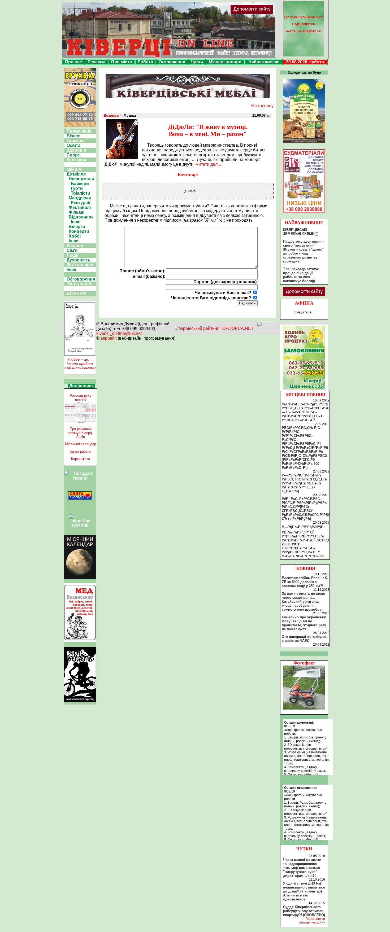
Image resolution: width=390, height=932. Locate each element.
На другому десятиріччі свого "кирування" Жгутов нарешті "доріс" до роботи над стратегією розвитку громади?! (303, 251)
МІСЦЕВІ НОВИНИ (305, 394)
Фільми (77, 212)
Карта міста (80, 459)
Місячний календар (80, 444)
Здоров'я (76, 150)
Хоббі (75, 236)
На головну (262, 105)
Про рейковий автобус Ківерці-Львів (81, 433)
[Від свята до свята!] (80, 498)
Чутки (197, 62)
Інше (75, 222)
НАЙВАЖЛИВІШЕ (304, 222)
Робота (145, 62)
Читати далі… (209, 164)
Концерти (79, 231)
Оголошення (172, 62)
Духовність (78, 260)
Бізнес (73, 136)
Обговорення (81, 279)
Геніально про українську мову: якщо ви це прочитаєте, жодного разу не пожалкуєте (304, 623)
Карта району (80, 451)
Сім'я (72, 250)
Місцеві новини (225, 62)
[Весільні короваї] (304, 389)
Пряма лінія (79, 131)
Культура (76, 159)
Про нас (73, 62)
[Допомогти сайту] (269, 13)
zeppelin (109, 338)
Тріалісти (80, 193)
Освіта (73, 145)
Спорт (73, 155)
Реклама (97, 62)
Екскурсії (80, 202)
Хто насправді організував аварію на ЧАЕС (304, 639)
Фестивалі (80, 207)
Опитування (79, 284)
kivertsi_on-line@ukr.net (119, 333)
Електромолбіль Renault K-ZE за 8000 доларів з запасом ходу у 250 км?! (305, 582)
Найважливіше (263, 62)
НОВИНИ (305, 568)
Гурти (77, 188)
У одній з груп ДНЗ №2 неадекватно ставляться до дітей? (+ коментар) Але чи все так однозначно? (304, 891)
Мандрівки (80, 198)
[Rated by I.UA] (268, 328)
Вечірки (77, 226)
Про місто (121, 62)
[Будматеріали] (304, 212)
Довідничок (81, 386)
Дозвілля (76, 174)
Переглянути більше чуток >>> (312, 920)
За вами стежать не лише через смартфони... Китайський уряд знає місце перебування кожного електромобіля (303, 601)
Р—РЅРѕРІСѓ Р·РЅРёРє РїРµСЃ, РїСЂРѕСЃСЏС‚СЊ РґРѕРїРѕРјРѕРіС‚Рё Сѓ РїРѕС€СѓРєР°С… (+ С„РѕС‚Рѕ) (304, 483)
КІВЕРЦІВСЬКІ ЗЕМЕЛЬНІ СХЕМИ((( (300, 232)
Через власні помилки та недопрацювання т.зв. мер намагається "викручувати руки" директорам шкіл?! (302, 868)
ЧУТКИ (304, 849)
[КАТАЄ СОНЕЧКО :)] (304, 708)
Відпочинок (81, 217)
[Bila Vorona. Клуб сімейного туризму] (80, 702)
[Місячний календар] (80, 577)
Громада (76, 140)
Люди (73, 255)
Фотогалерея (80, 264)
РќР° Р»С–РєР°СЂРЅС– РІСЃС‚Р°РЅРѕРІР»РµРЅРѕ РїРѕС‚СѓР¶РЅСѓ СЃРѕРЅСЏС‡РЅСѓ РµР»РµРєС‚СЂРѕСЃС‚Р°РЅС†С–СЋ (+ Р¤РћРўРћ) (309, 509)
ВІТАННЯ (76, 293)
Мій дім (74, 169)
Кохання (75, 245)
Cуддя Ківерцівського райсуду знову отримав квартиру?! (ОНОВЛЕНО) (304, 911)
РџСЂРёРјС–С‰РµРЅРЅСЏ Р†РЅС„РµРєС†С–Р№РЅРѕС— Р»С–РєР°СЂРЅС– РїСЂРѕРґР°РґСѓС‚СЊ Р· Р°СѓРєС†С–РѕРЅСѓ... (306, 412)
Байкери (80, 183)
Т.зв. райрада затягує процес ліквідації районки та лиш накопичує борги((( (301, 275)
